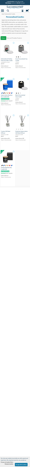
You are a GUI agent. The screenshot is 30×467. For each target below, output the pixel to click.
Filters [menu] (3, 38)
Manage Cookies (9, 464)
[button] (2, 11)
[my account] (22, 11)
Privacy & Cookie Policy (7, 462)
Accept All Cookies (21, 464)
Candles (15, 38)
